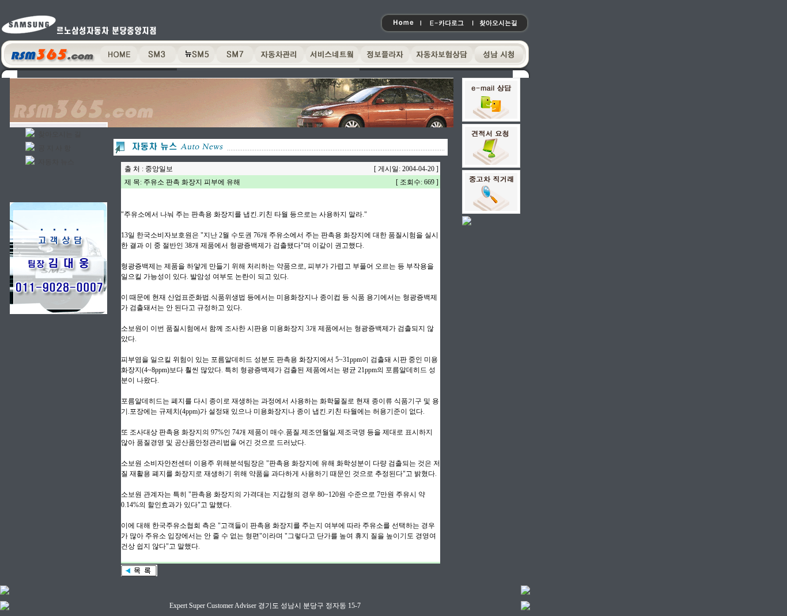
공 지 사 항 (54, 148)
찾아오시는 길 (59, 134)
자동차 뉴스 (56, 162)
